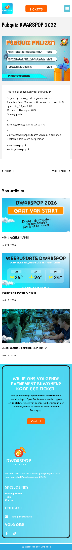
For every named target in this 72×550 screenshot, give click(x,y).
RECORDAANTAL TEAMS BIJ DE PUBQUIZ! (24, 348)
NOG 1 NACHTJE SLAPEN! (16, 237)
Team (8, 496)
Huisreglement (13, 493)
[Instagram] (14, 533)
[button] (67, 8)
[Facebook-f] (6, 533)
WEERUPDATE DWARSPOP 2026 (20, 292)
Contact (9, 500)
